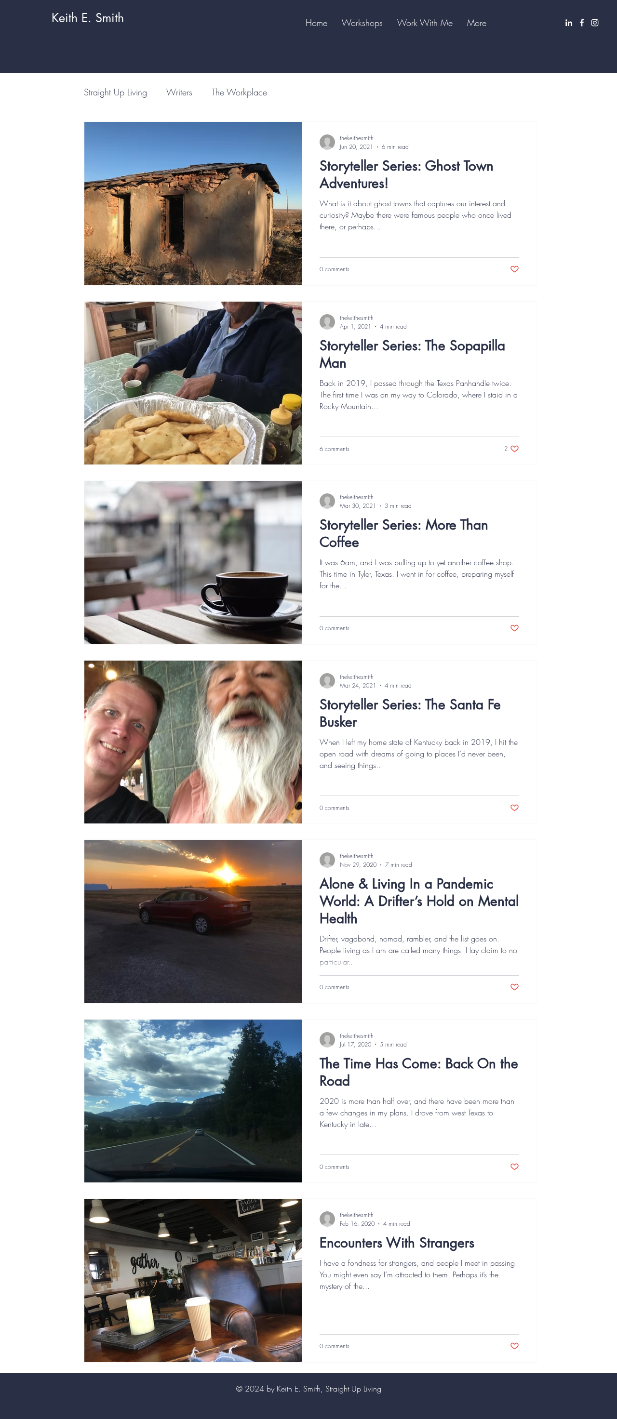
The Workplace (239, 92)
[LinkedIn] (569, 22)
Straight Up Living (115, 92)
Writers (179, 92)
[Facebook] (582, 22)
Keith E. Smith (88, 18)
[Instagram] (595, 22)
